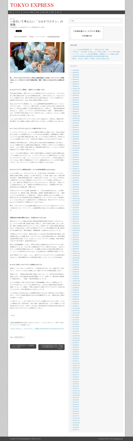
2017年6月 (75, 322)
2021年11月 (76, 201)
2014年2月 (75, 413)
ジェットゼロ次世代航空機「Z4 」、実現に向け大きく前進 (90, 49)
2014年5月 (75, 406)
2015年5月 (75, 379)
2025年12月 (76, 88)
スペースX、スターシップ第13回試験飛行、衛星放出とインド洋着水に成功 (95, 54)
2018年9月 (75, 288)
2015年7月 (75, 375)
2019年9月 (75, 260)
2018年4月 (75, 299)
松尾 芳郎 (14, 27)
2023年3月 (75, 164)
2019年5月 (75, 269)
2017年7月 (75, 320)
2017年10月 (76, 313)
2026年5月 (75, 77)
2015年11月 (76, 365)
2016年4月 (75, 354)
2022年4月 (75, 189)
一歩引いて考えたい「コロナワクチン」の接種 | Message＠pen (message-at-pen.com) (37, 328)
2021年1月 (75, 223)
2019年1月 (75, 278)
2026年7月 (75, 72)
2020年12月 (76, 226)
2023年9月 (75, 150)
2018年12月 (76, 281)
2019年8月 (75, 262)
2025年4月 (75, 107)
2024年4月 (75, 134)
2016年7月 (75, 347)
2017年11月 (76, 310)
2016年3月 (75, 356)
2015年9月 (75, 370)
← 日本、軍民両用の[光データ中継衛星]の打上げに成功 (22, 346)
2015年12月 (76, 363)
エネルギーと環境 (28, 12)
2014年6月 (75, 404)
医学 (52, 12)
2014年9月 (75, 397)
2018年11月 (76, 283)
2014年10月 (76, 395)
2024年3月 (75, 136)
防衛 (37, 12)
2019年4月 (75, 272)
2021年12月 (76, 198)
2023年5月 (75, 159)
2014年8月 (75, 400)
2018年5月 (75, 297)
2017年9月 (75, 315)
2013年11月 (76, 420)
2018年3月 (75, 301)
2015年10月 (76, 368)
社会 (58, 12)
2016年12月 (76, 336)
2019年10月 (76, 258)
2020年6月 (75, 239)
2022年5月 (75, 187)
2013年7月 (75, 429)
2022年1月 (75, 196)
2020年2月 (75, 249)
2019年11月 (76, 255)
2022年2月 (75, 194)
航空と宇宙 (45, 12)
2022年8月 (75, 180)
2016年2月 (75, 358)
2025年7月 (75, 100)
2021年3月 (75, 219)
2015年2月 (75, 386)
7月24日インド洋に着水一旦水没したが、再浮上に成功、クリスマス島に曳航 (96, 52)
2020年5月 (75, 242)
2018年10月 (76, 285)
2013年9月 (75, 425)
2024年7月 (75, 127)
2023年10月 (76, 148)
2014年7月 (75, 402)
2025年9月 (75, 95)
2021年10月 (76, 203)
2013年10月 (76, 423)
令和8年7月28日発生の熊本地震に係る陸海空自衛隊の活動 (90, 56)
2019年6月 (75, 267)
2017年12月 (76, 308)
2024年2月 (75, 139)
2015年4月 (75, 381)
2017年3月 (75, 329)
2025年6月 (75, 102)
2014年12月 (76, 390)
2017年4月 (75, 326)
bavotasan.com (119, 439)
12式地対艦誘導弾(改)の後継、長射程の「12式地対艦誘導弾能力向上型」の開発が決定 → (51, 347)
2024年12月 (76, 116)
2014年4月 (75, 409)
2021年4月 (75, 217)
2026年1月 (75, 86)
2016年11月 (76, 338)
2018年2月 (75, 303)
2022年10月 (76, 175)
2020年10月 (76, 230)
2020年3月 (75, 246)
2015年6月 (75, 377)
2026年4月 (75, 79)
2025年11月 (76, 91)
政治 (11, 12)
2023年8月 (75, 152)
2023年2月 (75, 166)
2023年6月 (75, 157)
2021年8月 (75, 207)
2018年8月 (75, 290)
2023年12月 (76, 143)
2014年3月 (75, 411)
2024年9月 (75, 123)
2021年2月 (75, 221)
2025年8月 (75, 98)
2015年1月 (75, 388)
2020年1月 (75, 251)
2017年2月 (75, 331)
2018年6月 (75, 294)
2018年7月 (75, 292)
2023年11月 (76, 146)
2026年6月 (75, 75)
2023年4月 (75, 162)
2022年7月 (75, 182)
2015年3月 (75, 384)
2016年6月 (75, 349)
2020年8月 (75, 235)
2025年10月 (76, 93)
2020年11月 (76, 228)
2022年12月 (76, 171)
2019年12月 (76, 253)
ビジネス (17, 12)
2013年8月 (75, 427)
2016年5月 (75, 352)
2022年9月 (75, 178)
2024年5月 (75, 132)
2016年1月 (75, 361)
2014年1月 (75, 416)
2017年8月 (75, 317)
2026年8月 (75, 70)
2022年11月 (76, 173)
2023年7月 (75, 155)
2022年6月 (75, 185)
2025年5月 (75, 104)
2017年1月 (75, 333)
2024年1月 (75, 141)
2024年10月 (76, 120)
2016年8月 (75, 345)
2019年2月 (75, 276)
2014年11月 (76, 393)
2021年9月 (75, 205)
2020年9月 (75, 233)
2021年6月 (75, 212)
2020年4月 (75, 244)
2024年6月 (75, 130)
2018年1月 (75, 306)
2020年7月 (75, 237)
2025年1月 (75, 114)
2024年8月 (75, 125)
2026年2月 (75, 84)
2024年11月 (76, 118)
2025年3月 (75, 109)
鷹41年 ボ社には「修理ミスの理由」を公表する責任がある (90, 58)
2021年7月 (75, 210)
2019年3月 (75, 274)
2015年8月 (75, 372)
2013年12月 (76, 418)
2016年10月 (76, 340)
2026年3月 (75, 82)
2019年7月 (75, 265)
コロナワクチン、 (19, 337)
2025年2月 (75, 111)
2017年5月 (75, 324)
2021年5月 (75, 214)
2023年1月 (75, 168)
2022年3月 (75, 191)
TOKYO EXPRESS (32, 5)
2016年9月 (75, 342)
